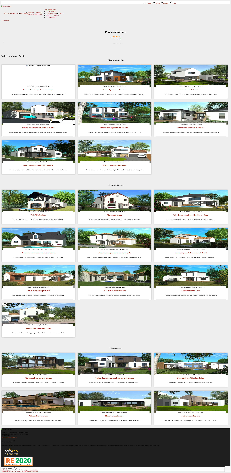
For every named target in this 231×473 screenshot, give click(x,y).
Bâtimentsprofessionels (38, 13)
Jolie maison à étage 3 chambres (38, 328)
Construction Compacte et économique (38, 90)
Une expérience (52, 11)
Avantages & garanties (52, 15)
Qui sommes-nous (50, 9)
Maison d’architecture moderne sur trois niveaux (114, 378)
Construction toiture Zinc (191, 90)
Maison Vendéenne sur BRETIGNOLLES (38, 128)
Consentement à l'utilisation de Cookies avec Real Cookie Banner (19, 471)
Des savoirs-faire (52, 13)
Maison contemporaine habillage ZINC (38, 165)
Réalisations (24, 13)
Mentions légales (5, 470)
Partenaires (52, 17)
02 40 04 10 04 (5, 20)
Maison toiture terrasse (114, 416)
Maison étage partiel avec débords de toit (191, 253)
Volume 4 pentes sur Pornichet (115, 90)
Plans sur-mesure (9, 13)
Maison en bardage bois (191, 416)
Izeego (26, 470)
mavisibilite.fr (34, 470)
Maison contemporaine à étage (114, 165)
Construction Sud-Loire (191, 291)
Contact (61, 13)
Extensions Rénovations (31, 13)
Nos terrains (17, 13)
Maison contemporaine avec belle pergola (114, 253)
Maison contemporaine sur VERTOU (114, 128)
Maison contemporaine (33, 86)
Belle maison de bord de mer (114, 291)
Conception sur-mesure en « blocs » (190, 128)
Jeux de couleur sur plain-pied (38, 291)
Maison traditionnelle (33, 211)
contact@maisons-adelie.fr (9, 437)
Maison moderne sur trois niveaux (38, 378)
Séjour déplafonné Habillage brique (191, 378)
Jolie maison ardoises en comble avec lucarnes (38, 253)
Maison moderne (33, 374)
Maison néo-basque (114, 215)
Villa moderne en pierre (38, 416)
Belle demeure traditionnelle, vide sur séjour (190, 215)
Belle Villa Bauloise (38, 215)
